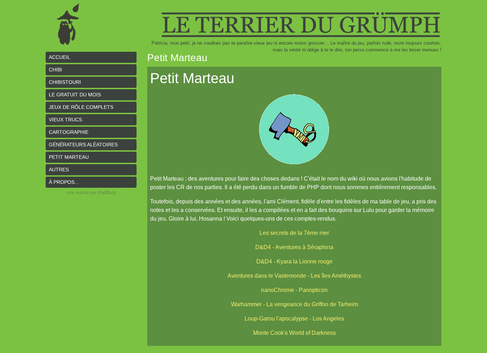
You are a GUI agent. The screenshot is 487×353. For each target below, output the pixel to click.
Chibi (55, 69)
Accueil (59, 57)
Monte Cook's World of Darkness (294, 333)
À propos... (64, 182)
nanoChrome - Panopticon (294, 290)
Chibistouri (65, 82)
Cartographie (68, 132)
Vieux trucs (65, 119)
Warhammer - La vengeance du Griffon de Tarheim (294, 304)
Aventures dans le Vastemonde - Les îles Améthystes (294, 276)
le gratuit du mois (75, 94)
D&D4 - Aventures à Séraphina (294, 247)
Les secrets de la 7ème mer (294, 233)
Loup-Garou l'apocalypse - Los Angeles (294, 319)
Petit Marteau (69, 157)
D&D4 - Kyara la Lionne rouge (294, 261)
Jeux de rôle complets (81, 107)
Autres (59, 169)
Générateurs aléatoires (83, 144)
